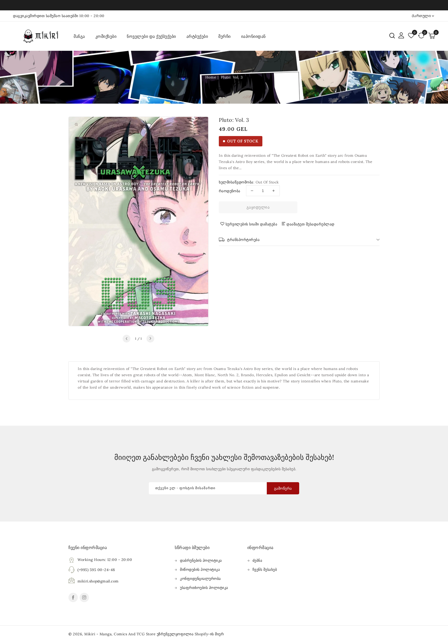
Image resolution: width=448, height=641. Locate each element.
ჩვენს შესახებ (265, 569)
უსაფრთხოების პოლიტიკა (204, 587)
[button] (392, 36)
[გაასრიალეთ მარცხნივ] (126, 339)
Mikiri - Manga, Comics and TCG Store (120, 634)
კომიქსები (106, 36)
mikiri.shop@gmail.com (98, 581)
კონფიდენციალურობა (200, 578)
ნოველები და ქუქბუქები (151, 36)
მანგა (79, 36)
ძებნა (257, 560)
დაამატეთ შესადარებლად (310, 224)
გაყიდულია (258, 207)
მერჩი (224, 36)
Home (210, 77)
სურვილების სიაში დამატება (251, 224)
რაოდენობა (229, 191)
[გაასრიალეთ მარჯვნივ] (150, 339)
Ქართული (421, 15)
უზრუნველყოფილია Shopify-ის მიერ (190, 634)
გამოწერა (283, 488)
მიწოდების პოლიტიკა (200, 569)
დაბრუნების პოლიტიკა (201, 560)
